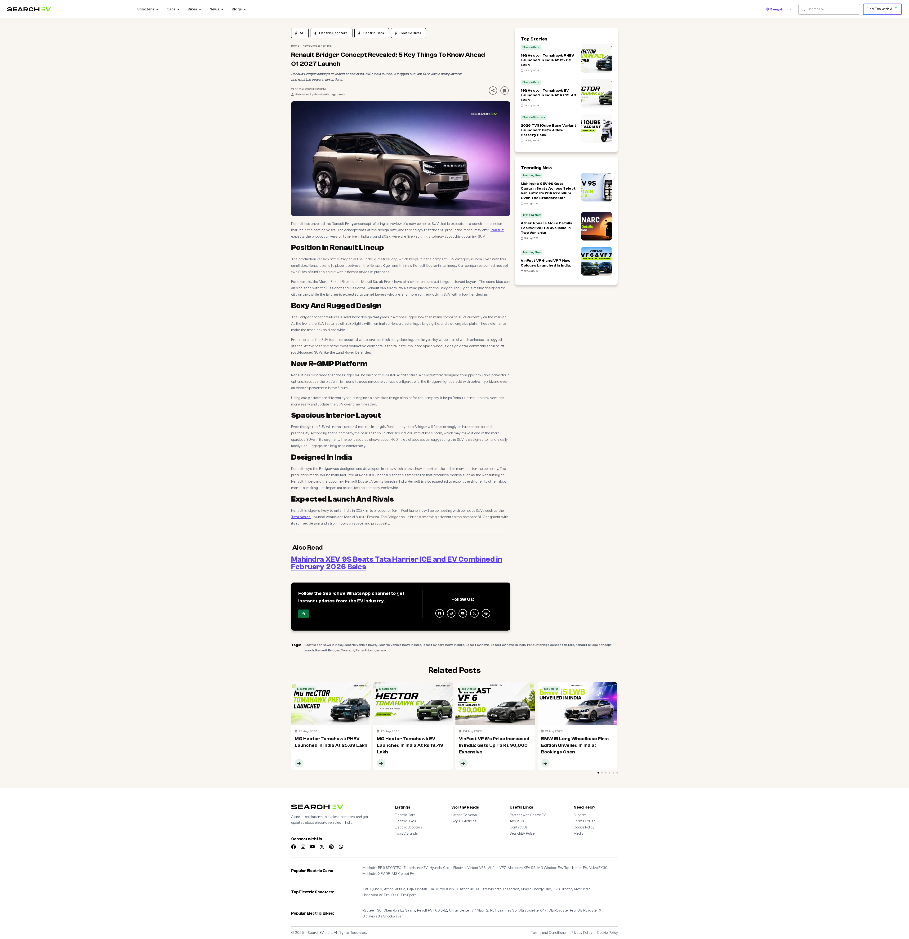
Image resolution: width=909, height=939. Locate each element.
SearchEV (334, 593)
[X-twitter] (474, 613)
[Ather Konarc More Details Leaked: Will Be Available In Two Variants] (596, 226)
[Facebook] (439, 613)
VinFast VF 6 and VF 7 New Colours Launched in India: (546, 262)
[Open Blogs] (245, 9)
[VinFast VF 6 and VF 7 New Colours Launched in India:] (596, 261)
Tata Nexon (301, 517)
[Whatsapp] (341, 846)
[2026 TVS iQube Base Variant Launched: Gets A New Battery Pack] (596, 128)
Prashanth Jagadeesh (329, 94)
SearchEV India (320, 933)
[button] (494, 90)
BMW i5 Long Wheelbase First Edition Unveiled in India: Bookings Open (576, 687)
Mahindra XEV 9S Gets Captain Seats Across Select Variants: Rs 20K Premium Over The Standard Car (548, 191)
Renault (497, 230)
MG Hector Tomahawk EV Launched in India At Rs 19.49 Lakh (548, 95)
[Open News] (222, 9)
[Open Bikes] (200, 9)
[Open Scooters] (157, 9)
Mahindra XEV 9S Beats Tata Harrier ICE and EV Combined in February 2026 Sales (396, 563)
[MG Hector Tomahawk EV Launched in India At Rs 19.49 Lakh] (596, 93)
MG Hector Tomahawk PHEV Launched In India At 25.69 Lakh (547, 60)
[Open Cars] (178, 9)
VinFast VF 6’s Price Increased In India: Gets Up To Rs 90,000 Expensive (494, 687)
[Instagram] (451, 613)
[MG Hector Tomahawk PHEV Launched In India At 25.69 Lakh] (596, 58)
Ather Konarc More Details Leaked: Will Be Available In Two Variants (546, 228)
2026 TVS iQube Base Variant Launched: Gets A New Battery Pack (548, 130)
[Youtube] (463, 613)
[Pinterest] (486, 613)
